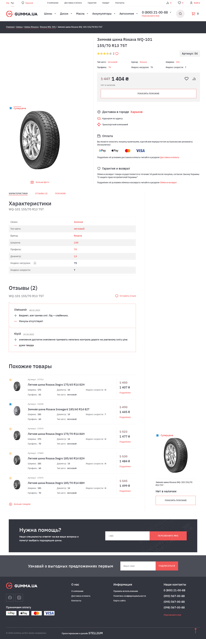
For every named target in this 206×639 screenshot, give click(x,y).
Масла (80, 13)
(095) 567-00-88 (174, 601)
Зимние (78, 221)
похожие (60, 193)
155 (178, 62)
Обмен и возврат (168, 182)
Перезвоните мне (150, 15)
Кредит (105, 3)
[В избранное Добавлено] (186, 78)
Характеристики (18, 193)
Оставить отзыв (128, 296)
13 (75, 256)
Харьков (29, 3)
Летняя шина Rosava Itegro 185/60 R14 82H (56, 458)
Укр (7, 3)
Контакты (119, 3)
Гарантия (92, 3)
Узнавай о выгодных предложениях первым (70, 566)
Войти (197, 3)
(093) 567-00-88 (174, 596)
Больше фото (42, 182)
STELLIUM (96, 633)
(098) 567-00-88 (174, 607)
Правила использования (125, 591)
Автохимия (126, 13)
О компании (52, 3)
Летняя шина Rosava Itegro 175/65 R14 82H (56, 384)
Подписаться (167, 565)
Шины (48, 13)
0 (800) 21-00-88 (174, 590)
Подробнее (125, 392)
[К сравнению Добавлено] (194, 78)
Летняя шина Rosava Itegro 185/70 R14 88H (56, 483)
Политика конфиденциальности (129, 596)
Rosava (143, 62)
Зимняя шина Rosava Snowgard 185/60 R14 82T (58, 409)
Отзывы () (41, 193)
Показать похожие (148, 93)
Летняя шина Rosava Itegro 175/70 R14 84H (56, 434)
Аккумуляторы (102, 13)
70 (109, 67)
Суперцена (20, 108)
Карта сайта (119, 600)
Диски (64, 13)
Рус (12, 3)
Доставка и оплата (73, 3)
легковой (112, 62)
